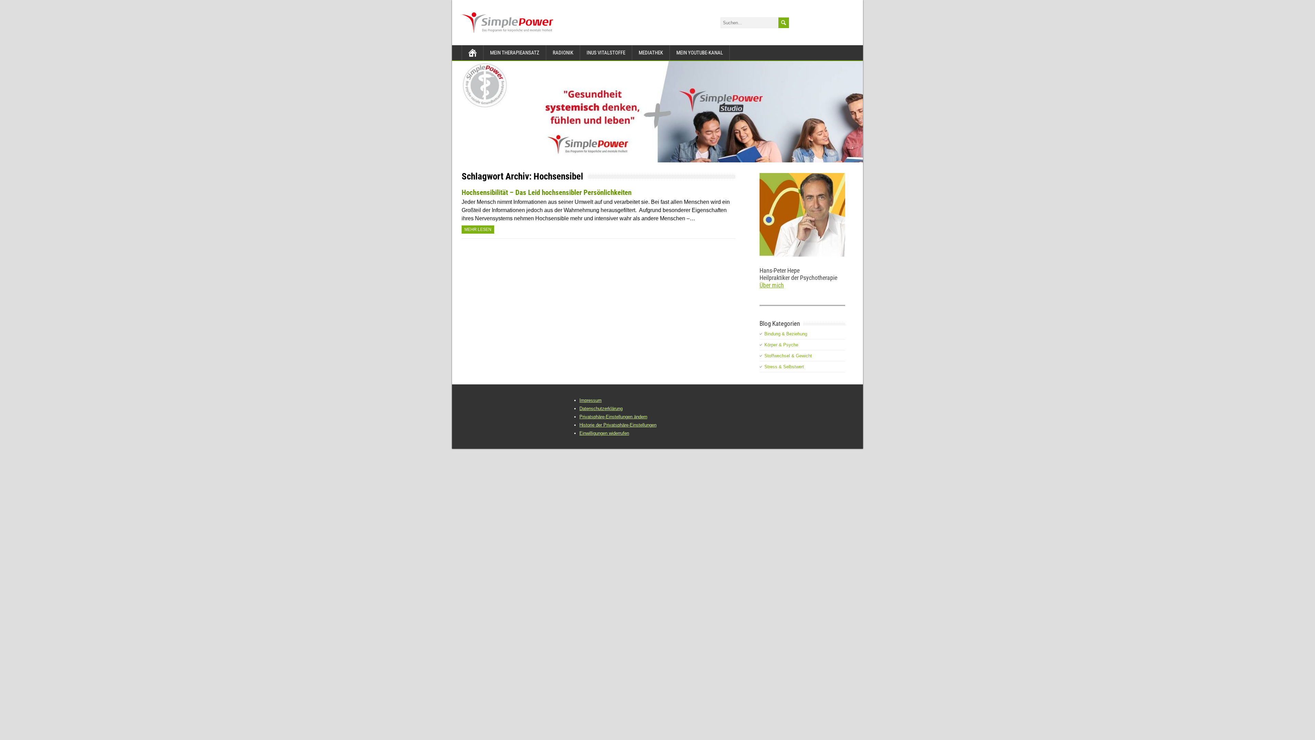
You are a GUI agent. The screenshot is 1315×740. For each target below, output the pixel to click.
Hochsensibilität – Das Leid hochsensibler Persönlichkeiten (546, 192)
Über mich (772, 285)
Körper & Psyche (781, 344)
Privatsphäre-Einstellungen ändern (613, 416)
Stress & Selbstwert (784, 366)
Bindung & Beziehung (785, 333)
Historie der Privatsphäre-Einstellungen (617, 425)
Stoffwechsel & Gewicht (788, 355)
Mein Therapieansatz (514, 53)
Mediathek (651, 53)
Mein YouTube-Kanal (699, 53)
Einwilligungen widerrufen (604, 433)
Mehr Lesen (477, 229)
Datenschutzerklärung (601, 408)
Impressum (590, 400)
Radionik (563, 53)
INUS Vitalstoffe (606, 53)
